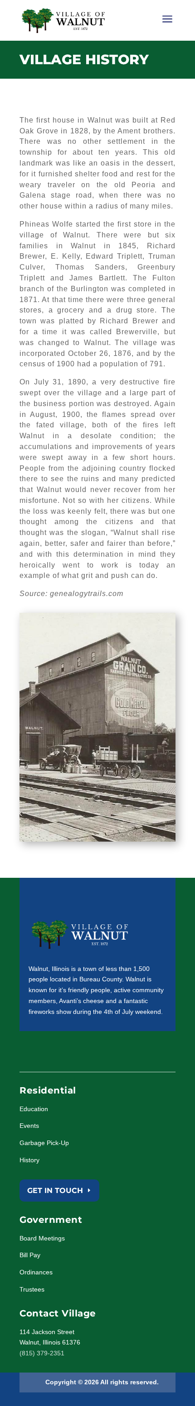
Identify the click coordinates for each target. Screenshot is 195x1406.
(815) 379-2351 (42, 1353)
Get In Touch (55, 1190)
